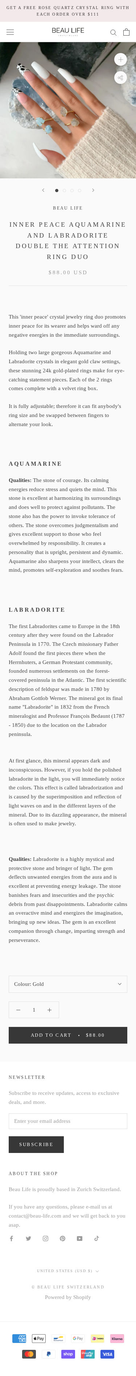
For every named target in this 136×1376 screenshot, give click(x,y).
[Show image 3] (72, 190)
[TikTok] (96, 1238)
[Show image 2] (64, 190)
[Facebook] (11, 1238)
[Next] (93, 190)
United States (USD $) (64, 1271)
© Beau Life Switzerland (68, 1287)
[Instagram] (45, 1238)
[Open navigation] (10, 32)
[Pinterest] (62, 1238)
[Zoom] (120, 59)
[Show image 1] (56, 190)
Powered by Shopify (68, 1297)
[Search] (113, 32)
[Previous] (43, 190)
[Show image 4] (79, 190)
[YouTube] (79, 1238)
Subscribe (36, 1144)
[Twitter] (28, 1238)
